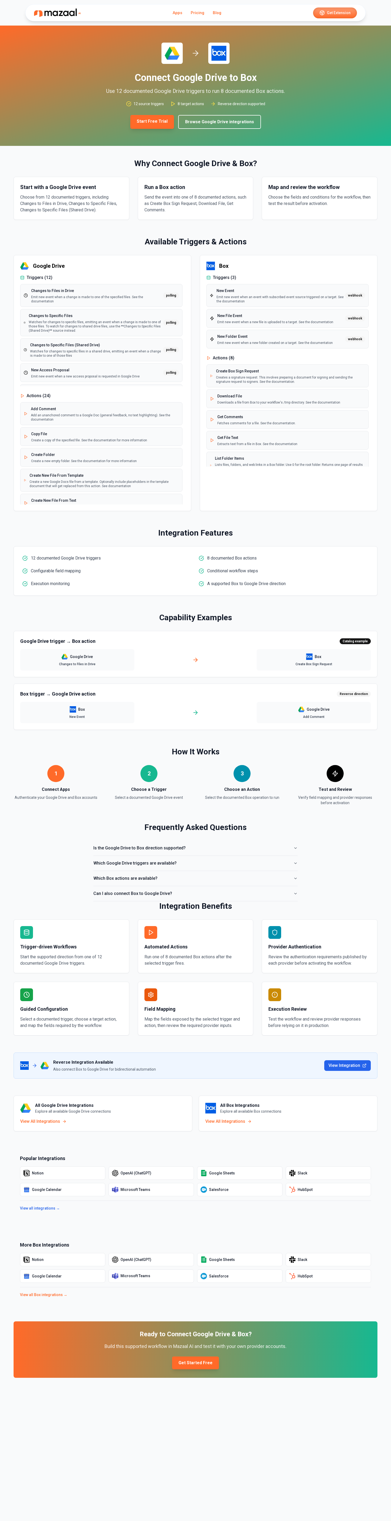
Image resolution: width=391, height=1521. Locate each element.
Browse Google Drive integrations (219, 121)
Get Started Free (195, 1362)
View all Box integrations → (43, 1295)
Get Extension (339, 13)
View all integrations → (40, 1208)
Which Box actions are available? (125, 878)
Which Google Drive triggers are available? (135, 863)
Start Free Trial (152, 121)
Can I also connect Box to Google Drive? (132, 893)
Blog (217, 12)
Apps (177, 12)
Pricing (197, 12)
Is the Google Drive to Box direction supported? (139, 847)
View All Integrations (40, 1121)
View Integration (344, 1065)
